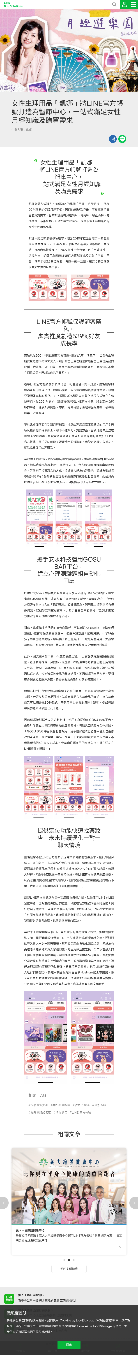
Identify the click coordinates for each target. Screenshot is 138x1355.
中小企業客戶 (61, 1105)
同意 (69, 1345)
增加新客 (100, 1105)
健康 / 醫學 (82, 1105)
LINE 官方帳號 (81, 1112)
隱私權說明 (43, 1332)
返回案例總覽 (69, 1269)
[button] (64, 1260)
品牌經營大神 (39, 1105)
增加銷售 (61, 1112)
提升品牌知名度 (41, 1112)
